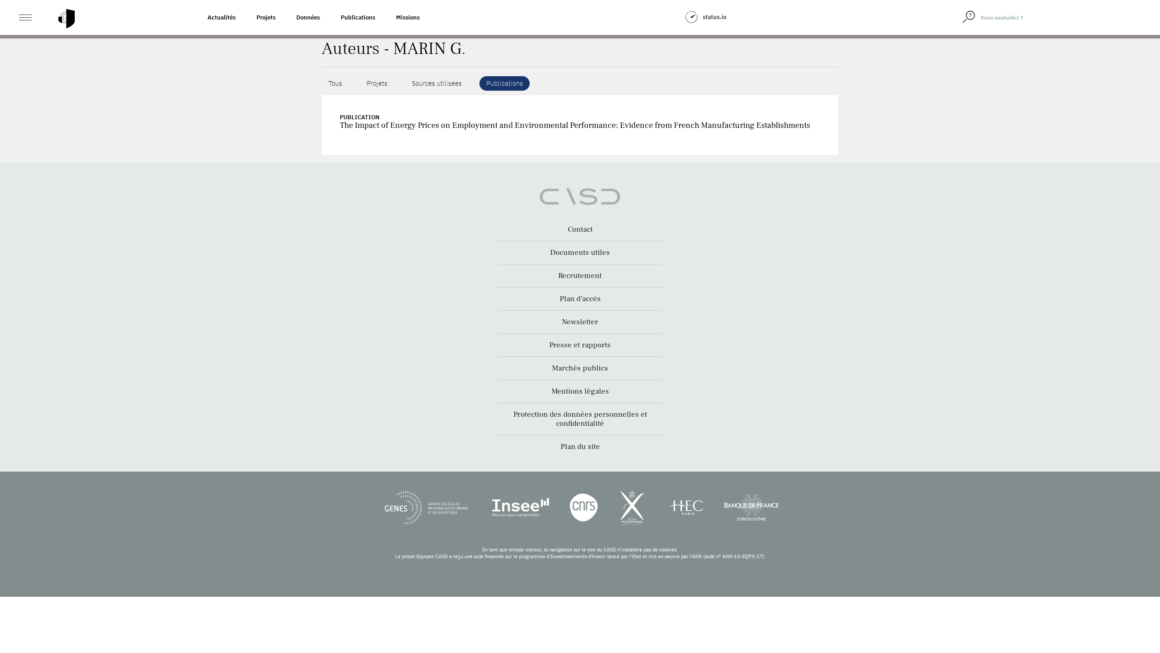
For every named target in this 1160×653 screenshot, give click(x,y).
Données (308, 17)
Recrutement (580, 276)
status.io (714, 17)
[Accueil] (67, 18)
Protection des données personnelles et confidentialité (580, 419)
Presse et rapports (580, 345)
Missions (408, 17)
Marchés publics (580, 368)
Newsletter (580, 322)
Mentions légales (580, 391)
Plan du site (580, 447)
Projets (266, 17)
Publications (358, 17)
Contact (580, 229)
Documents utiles (580, 253)
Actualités (222, 17)
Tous (335, 83)
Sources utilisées (437, 83)
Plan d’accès (580, 299)
